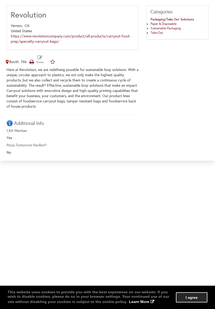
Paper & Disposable (163, 24)
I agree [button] (192, 297)
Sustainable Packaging (165, 28)
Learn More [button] (139, 302)
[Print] (31, 62)
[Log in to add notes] (40, 59)
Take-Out (156, 33)
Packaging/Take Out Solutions (172, 19)
